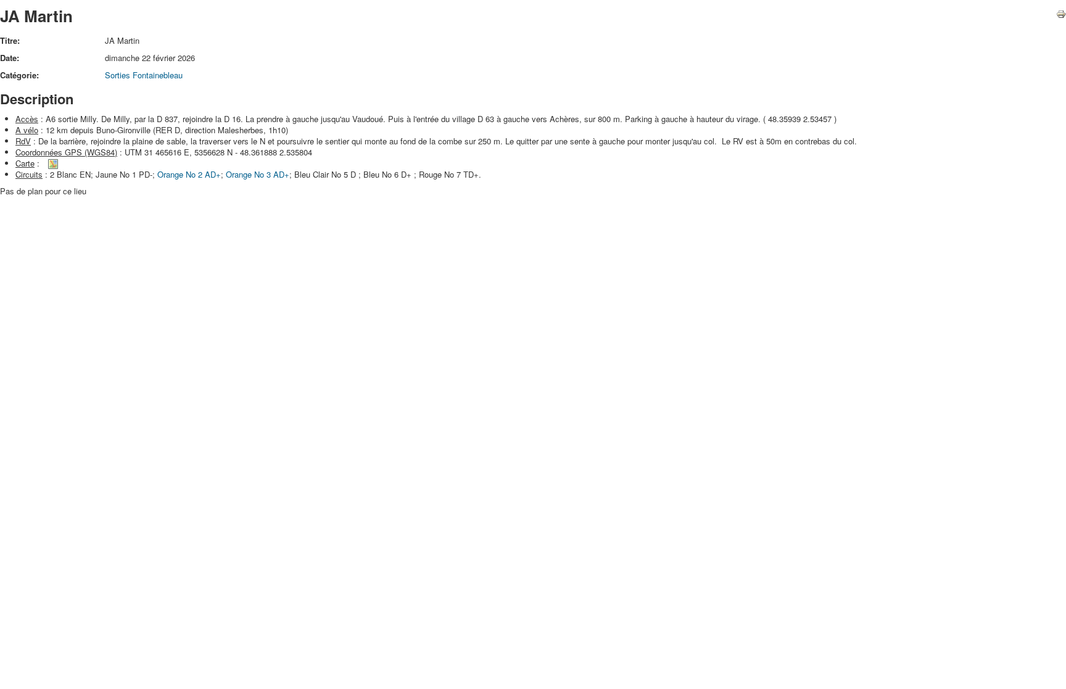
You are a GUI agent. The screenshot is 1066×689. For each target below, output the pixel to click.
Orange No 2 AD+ (189, 174)
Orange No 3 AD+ (257, 174)
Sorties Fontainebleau (144, 75)
